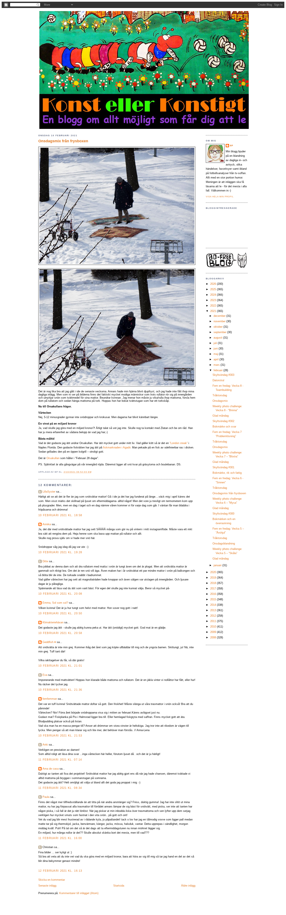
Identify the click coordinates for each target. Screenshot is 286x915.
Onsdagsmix (220, 400)
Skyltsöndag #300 (223, 513)
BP (231, 145)
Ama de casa (51, 768)
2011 (213, 621)
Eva (45, 674)
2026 (213, 283)
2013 (213, 610)
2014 (213, 604)
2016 (213, 593)
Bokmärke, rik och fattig (227, 472)
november (220, 321)
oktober (218, 326)
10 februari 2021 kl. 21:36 (60, 689)
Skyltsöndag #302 (223, 421)
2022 (213, 305)
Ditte (45, 561)
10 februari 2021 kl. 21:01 (60, 665)
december (220, 315)
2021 (213, 311)
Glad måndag (221, 415)
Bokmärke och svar (224, 426)
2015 (213, 599)
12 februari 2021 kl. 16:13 (60, 870)
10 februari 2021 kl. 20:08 (60, 593)
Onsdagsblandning (224, 543)
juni (216, 348)
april (216, 359)
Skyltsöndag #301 (223, 467)
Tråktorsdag (220, 395)
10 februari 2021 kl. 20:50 (60, 613)
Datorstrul (218, 380)
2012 (213, 615)
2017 (213, 588)
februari (218, 370)
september (220, 332)
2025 (213, 289)
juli (216, 343)
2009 (213, 632)
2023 (213, 300)
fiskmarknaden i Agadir (116, 447)
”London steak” (179, 443)
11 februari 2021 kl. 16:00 (60, 838)
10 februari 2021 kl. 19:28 (60, 552)
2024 (213, 294)
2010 (213, 626)
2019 (213, 577)
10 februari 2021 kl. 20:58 (60, 633)
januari (218, 565)
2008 (213, 637)
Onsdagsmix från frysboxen (63, 141)
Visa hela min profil (220, 196)
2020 (213, 572)
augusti (218, 337)
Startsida (118, 885)
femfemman (50, 698)
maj (216, 353)
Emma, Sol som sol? (55, 602)
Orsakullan (52, 458)
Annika (47, 524)
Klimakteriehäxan (53, 622)
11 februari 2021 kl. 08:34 (60, 787)
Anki (45, 744)
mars (217, 364)
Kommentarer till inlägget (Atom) (78, 893)
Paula (46, 796)
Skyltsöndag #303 (223, 374)
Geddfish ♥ (49, 642)
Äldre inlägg (188, 885)
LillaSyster (49, 491)
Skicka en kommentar (51, 879)
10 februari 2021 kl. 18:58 (60, 515)
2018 (213, 583)
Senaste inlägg (47, 885)
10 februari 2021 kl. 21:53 (60, 735)
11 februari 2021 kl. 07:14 (60, 759)
